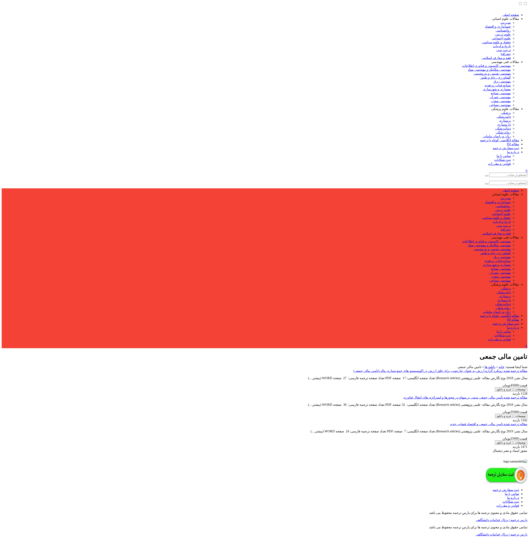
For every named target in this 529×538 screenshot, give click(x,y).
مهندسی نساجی (500, 105)
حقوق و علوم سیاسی (496, 42)
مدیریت (505, 22)
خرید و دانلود (504, 389)
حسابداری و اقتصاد (498, 26)
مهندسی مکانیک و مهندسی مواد (489, 69)
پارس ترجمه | (517, 520)
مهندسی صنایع (501, 93)
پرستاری (505, 120)
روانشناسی (503, 30)
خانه (501, 367)
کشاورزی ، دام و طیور (495, 77)
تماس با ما (504, 156)
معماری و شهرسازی (497, 89)
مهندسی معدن (501, 101)
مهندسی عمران (500, 97)
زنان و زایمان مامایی (497, 136)
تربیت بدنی (503, 50)
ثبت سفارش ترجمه (506, 148)
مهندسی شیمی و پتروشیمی (492, 73)
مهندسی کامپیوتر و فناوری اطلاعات (486, 65)
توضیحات (520, 389)
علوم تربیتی (503, 34)
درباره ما (513, 152)
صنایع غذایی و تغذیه (498, 85)
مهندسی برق (502, 81)
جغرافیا (506, 54)
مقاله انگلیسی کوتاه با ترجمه (499, 140)
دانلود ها (490, 367)
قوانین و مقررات (499, 163)
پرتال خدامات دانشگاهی (492, 520)
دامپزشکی (504, 116)
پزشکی (506, 112)
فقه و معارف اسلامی (496, 58)
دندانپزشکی (503, 128)
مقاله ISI (513, 144)
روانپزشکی (503, 132)
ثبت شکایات (502, 160)
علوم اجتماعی (501, 38)
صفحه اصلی (510, 15)
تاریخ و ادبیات (502, 46)
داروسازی (504, 124)
